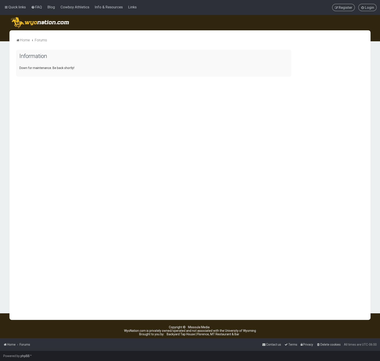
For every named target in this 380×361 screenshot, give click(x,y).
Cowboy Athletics (74, 7)
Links (132, 7)
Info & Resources (109, 7)
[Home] (40, 22)
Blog (51, 7)
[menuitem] (36, 7)
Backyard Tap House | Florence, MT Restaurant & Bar (203, 334)
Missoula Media (199, 327)
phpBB (25, 356)
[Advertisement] (331, 115)
